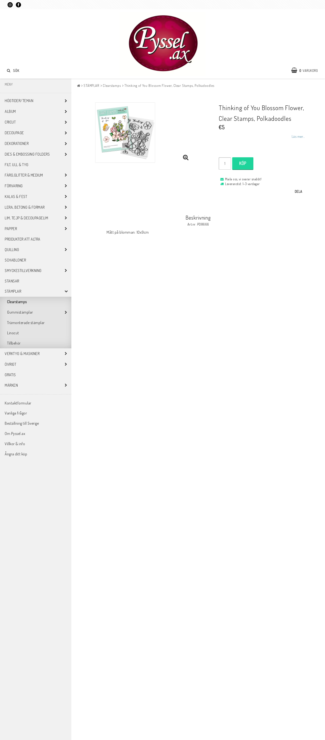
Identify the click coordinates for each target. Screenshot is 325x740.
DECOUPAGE (14, 132)
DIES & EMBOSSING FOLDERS (27, 154)
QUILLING (12, 249)
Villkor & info (15, 443)
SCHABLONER (15, 260)
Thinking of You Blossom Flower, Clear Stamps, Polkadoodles (169, 86)
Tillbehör (14, 343)
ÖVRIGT (10, 364)
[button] (307, 70)
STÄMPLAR (13, 291)
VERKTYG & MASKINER (22, 353)
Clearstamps (17, 301)
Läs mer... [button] (298, 136)
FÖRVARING (14, 185)
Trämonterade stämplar (26, 322)
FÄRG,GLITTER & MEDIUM (24, 175)
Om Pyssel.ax (15, 433)
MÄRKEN (11, 385)
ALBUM (10, 111)
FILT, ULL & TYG (17, 164)
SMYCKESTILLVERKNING (23, 270)
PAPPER (11, 228)
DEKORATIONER (17, 143)
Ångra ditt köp (16, 454)
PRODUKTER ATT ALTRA (22, 239)
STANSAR (12, 281)
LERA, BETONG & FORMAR (25, 207)
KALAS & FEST (16, 196)
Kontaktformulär (18, 403)
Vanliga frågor (16, 413)
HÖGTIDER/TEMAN (19, 100)
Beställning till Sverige (22, 423)
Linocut (13, 333)
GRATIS (10, 374)
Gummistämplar (20, 312)
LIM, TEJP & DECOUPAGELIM (26, 218)
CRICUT (10, 122)
